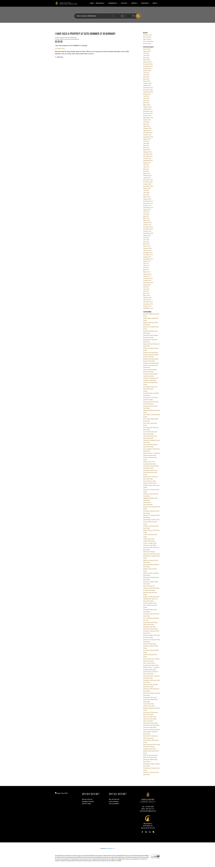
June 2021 (146, 167)
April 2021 (146, 171)
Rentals (134, 3)
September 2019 (148, 207)
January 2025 (147, 85)
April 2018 (146, 244)
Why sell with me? (114, 799)
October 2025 (147, 68)
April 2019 (146, 218)
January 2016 (147, 300)
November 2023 (148, 113)
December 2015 (148, 302)
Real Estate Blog (148, 41)
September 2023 (148, 117)
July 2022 (146, 141)
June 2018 (146, 240)
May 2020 (146, 195)
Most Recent (147, 49)
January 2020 (147, 199)
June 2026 (146, 55)
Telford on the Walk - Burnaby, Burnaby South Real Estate (151, 708)
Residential (100, 3)
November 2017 (148, 255)
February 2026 (147, 62)
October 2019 (147, 205)
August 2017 (147, 261)
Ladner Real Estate (148, 539)
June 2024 (146, 98)
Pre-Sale (124, 3)
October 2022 (147, 135)
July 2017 (146, 263)
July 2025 (146, 72)
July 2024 (146, 96)
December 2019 (148, 201)
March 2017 (146, 272)
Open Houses (147, 39)
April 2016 (146, 293)
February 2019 (147, 222)
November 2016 (148, 278)
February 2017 (147, 274)
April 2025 (146, 79)
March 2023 (146, 126)
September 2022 (148, 137)
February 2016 (147, 297)
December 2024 (148, 87)
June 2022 (146, 143)
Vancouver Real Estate (149, 727)
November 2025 (148, 66)
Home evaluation (114, 801)
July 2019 (146, 212)
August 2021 (147, 162)
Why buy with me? (87, 799)
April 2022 (146, 147)
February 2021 (147, 175)
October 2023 (147, 115)
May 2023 (146, 124)
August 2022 (147, 139)
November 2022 (148, 132)
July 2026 (146, 53)
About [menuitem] (155, 3)
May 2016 (146, 291)
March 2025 (146, 81)
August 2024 (147, 94)
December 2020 (148, 180)
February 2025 (147, 83)
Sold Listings (147, 43)
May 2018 (146, 242)
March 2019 (146, 220)
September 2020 (148, 186)
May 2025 (146, 77)
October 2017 (147, 257)
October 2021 (147, 158)
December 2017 (148, 252)
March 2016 (146, 295)
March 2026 (146, 60)
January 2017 (147, 276)
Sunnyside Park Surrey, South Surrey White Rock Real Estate (150, 700)
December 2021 (148, 154)
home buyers (147, 502)
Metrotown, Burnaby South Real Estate (69, 39)
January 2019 (147, 225)
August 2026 (147, 51)
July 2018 (146, 237)
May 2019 (146, 216)
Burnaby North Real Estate (150, 359)
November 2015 (148, 304)
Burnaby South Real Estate (151, 363)
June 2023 (146, 122)
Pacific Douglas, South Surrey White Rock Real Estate (150, 605)
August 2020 (147, 188)
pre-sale (145, 620)
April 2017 (146, 270)
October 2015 (147, 306)
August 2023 (147, 120)
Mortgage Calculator (88, 801)
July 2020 (146, 190)
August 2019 (147, 210)
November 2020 (148, 182)
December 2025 (148, 64)
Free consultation (114, 803)
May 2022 (146, 145)
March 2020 (146, 197)
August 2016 (147, 285)
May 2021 (146, 169)
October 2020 (147, 184)
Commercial (112, 3)
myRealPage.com (110, 848)
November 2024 (148, 90)
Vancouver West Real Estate (151, 729)
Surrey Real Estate (148, 704)
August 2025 (147, 70)
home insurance (147, 504)
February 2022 (147, 152)
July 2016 (146, 287)
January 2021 (147, 177)
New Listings (147, 37)
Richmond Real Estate (149, 644)
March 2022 (146, 150)
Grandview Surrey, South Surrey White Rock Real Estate (150, 472)
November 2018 (148, 229)
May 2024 (146, 100)
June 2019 (146, 214)
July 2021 (146, 165)
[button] (142, 832)
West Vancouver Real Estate (151, 744)
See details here (60, 48)
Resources (145, 3)
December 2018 (148, 227)
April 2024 (146, 102)
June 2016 (146, 289)
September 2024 (148, 92)
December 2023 (148, 111)
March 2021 (146, 173)
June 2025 (146, 75)
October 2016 (147, 280)
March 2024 (146, 105)
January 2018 (147, 250)
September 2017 (148, 259)
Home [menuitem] (92, 3)
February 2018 (147, 248)
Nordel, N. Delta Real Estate (151, 597)
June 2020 (146, 192)
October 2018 (147, 231)
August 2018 (147, 235)
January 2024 (147, 109)
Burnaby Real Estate (149, 361)
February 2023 (147, 128)
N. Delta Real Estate (149, 590)
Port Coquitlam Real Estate (151, 618)
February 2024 (147, 107)
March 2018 (146, 246)
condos (145, 391)
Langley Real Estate (149, 541)
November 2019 (148, 203)
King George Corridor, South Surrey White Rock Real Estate (151, 522)
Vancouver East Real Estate (151, 725)
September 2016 (148, 282)
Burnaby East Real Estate (150, 352)
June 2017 (146, 265)
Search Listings (86, 803)
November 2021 (148, 156)
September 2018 (148, 233)
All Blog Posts (147, 35)
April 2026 (146, 58)
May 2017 (146, 267)
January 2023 (147, 130)
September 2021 (148, 160)
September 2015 (148, 308)
